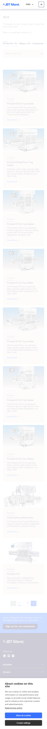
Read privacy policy (13, 708)
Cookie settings (23, 723)
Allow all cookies (23, 715)
